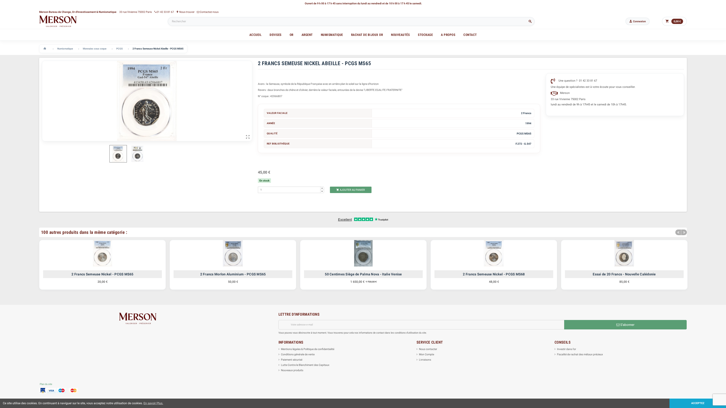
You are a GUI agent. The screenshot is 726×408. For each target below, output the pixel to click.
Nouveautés (400, 35)
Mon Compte (426, 354)
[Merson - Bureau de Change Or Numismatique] (58, 21)
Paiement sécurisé (291, 359)
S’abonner (627, 325)
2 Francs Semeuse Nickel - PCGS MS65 (102, 274)
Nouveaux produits (292, 370)
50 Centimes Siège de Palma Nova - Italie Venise (363, 274)
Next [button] (684, 232)
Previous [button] (678, 232)
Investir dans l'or (566, 349)
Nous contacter (428, 349)
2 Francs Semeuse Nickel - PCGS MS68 (494, 274)
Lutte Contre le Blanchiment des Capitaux (305, 364)
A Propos (448, 35)
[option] (102, 267)
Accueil (255, 35)
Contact (470, 35)
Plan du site (46, 384)
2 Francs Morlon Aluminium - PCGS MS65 (233, 274)
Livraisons (425, 359)
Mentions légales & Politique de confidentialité (307, 349)
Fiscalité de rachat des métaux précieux (580, 354)
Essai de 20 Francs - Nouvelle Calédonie (624, 274)
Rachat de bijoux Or (367, 35)
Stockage (425, 35)
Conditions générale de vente (298, 354)
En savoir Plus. (153, 403)
